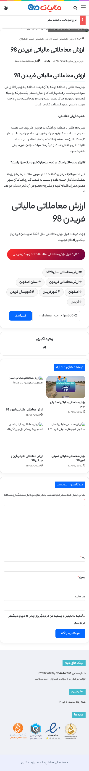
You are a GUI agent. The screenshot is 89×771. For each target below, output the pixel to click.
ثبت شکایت (41, 679)
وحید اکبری (44, 339)
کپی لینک (20, 315)
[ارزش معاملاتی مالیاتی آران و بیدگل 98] (23, 437)
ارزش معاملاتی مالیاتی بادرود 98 (24, 409)
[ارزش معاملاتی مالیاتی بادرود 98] (23, 390)
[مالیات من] (44, 8)
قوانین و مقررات (77, 679)
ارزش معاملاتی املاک (63, 39)
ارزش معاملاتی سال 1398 (62, 272)
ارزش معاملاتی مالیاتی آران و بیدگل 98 (27, 458)
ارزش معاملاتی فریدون (64, 282)
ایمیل (81, 577)
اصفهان (73, 292)
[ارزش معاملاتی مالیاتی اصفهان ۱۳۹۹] (65, 387)
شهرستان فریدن (21, 292)
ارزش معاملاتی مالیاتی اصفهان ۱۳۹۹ (67, 404)
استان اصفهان (28, 282)
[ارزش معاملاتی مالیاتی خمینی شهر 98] (65, 437)
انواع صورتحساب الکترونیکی (62, 20)
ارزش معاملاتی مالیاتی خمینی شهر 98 (68, 458)
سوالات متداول (58, 679)
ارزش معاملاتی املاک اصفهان (35, 39)
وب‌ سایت (80, 596)
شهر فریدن (50, 292)
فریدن (75, 302)
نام (82, 558)
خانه (78, 39)
